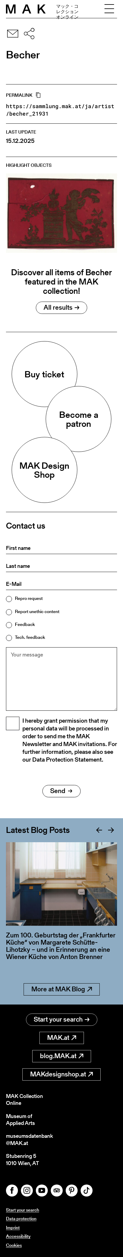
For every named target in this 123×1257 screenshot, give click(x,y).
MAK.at (58, 1037)
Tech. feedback (30, 637)
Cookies (14, 1245)
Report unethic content (37, 611)
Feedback (25, 624)
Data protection (21, 1218)
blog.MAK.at (58, 1056)
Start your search (58, 1019)
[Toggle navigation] (109, 9)
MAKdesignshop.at (58, 1074)
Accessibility (18, 1236)
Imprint (13, 1227)
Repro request (29, 598)
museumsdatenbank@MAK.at (29, 1139)
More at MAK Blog (58, 989)
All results (58, 307)
